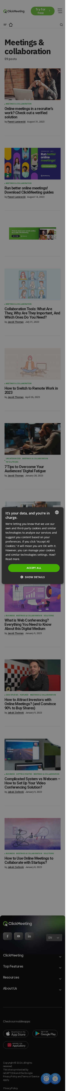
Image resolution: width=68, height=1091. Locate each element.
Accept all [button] (34, 568)
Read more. (12, 559)
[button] (32, 577)
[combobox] (57, 512)
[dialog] (33, 545)
